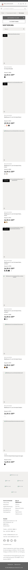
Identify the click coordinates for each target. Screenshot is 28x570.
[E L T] (8, 482)
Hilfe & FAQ (6, 502)
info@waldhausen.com (12, 534)
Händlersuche (18, 514)
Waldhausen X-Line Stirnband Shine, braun (12, 166)
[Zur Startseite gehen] (7, 4)
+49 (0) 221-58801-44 (10, 531)
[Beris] (20, 487)
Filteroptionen (14, 21)
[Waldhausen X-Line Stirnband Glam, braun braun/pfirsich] (14, 194)
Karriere (17, 506)
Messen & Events (19, 508)
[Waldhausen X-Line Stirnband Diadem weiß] (14, 388)
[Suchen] (25, 8)
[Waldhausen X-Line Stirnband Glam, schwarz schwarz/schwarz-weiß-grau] (14, 242)
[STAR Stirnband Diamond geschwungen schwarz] (14, 436)
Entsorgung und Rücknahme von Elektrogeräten (7, 510)
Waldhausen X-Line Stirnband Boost (12, 117)
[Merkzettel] (25, 4)
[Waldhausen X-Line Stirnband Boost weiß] (14, 97)
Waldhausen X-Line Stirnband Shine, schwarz (12, 311)
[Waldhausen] (14, 476)
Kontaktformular (7, 544)
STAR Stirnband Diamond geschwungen (13, 456)
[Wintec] (8, 487)
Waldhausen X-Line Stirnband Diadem (13, 407)
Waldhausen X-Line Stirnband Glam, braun (12, 214)
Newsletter (6, 504)
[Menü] (1, 8)
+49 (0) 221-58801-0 (11, 529)
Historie (17, 504)
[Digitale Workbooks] (21, 4)
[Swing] (20, 482)
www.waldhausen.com (13, 536)
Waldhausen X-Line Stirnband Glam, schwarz (12, 263)
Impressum (10, 564)
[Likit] (14, 493)
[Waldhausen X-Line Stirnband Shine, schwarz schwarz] (14, 291)
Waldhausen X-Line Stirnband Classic (13, 359)
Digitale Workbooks (8, 506)
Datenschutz (17, 564)
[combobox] (13, 8)
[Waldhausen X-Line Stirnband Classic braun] (14, 339)
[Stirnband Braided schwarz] (14, 49)
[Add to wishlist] (4, 63)
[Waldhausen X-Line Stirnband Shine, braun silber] (14, 146)
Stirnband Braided (8, 68)
